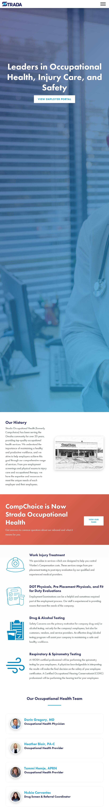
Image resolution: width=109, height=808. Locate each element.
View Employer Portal (54, 99)
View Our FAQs (94, 520)
